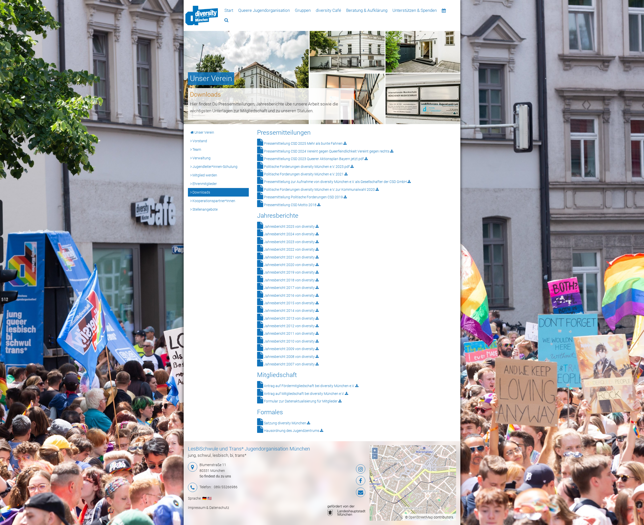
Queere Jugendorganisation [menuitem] (264, 10)
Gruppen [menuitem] (303, 10)
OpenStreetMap (421, 517)
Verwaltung (201, 158)
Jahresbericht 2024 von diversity (289, 234)
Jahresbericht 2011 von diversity (289, 333)
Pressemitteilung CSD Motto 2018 (290, 205)
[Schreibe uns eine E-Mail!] (335, 492)
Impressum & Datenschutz (208, 508)
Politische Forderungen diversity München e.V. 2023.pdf (306, 167)
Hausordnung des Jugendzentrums (291, 431)
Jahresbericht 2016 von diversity (289, 295)
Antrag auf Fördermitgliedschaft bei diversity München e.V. (309, 386)
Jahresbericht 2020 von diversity (289, 265)
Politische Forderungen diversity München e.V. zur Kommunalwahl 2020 (319, 190)
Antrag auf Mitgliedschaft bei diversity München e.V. (304, 394)
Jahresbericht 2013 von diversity (289, 318)
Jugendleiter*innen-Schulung (214, 167)
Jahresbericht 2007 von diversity (289, 364)
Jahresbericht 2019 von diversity (289, 272)
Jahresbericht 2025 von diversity (289, 226)
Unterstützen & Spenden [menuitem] (414, 10)
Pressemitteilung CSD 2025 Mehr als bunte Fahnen (303, 143)
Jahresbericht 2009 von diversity (289, 349)
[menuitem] (201, 15)
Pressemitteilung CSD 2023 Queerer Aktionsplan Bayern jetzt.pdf (314, 159)
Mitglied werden (204, 175)
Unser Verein (204, 132)
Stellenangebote (205, 209)
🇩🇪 (204, 498)
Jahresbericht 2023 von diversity (289, 242)
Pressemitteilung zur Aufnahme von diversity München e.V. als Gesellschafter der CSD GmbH (335, 182)
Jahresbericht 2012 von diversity (289, 326)
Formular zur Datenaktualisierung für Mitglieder (300, 401)
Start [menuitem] (228, 10)
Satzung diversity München (285, 423)
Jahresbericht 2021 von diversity (289, 257)
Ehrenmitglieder (204, 184)
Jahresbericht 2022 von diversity (289, 249)
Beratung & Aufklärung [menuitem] (366, 10)
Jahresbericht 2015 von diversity (289, 303)
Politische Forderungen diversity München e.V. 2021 (303, 174)
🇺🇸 (209, 498)
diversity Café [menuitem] (328, 10)
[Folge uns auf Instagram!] (335, 469)
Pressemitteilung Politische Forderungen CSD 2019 (303, 197)
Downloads (201, 192)
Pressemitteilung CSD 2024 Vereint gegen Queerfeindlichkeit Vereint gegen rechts (326, 151)
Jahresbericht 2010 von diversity (289, 341)
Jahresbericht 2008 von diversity (289, 357)
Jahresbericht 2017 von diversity (289, 288)
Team (196, 149)
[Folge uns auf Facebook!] (335, 480)
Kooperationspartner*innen (213, 201)
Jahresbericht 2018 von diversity (289, 280)
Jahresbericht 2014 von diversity (289, 311)
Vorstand (199, 141)
